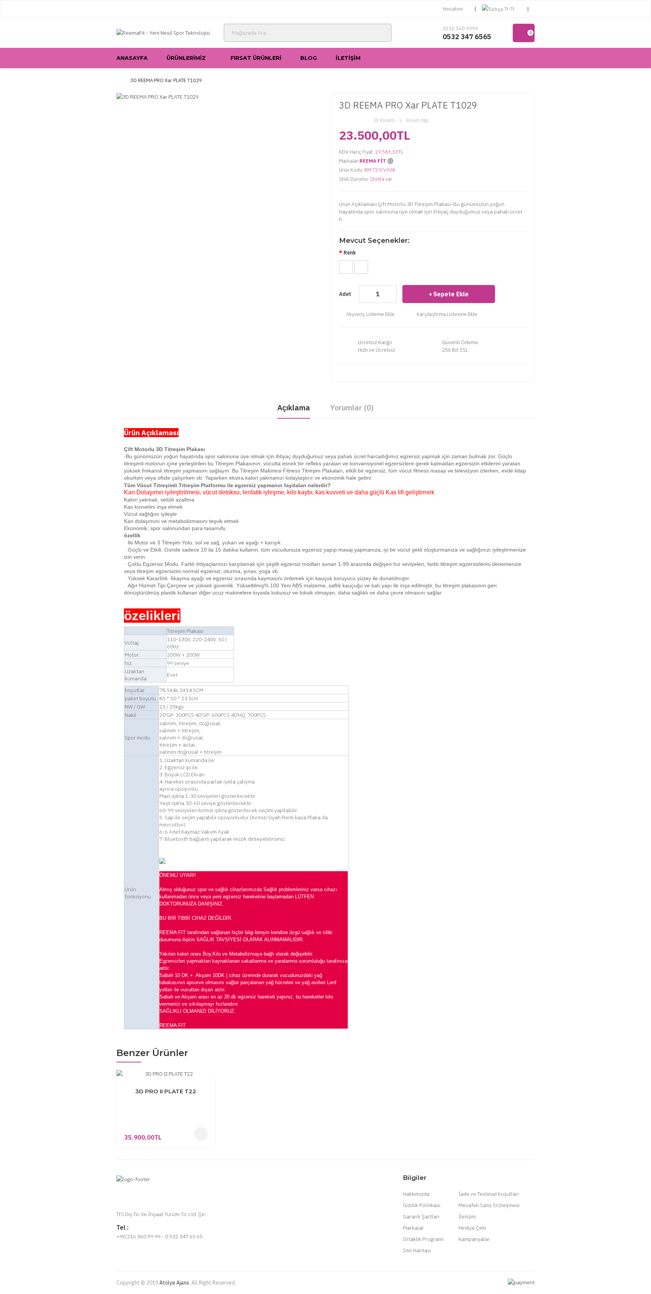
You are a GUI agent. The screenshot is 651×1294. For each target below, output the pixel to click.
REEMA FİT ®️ (376, 161)
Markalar (413, 1227)
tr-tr (509, 8)
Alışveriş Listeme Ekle (370, 314)
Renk (350, 252)
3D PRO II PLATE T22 (165, 1091)
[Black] (345, 267)
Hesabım (453, 8)
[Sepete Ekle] (201, 1134)
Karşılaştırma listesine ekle (447, 314)
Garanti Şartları (421, 1216)
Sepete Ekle (451, 294)
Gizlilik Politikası (421, 1205)
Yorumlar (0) (352, 407)
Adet (345, 294)
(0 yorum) (384, 120)
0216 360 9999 (460, 28)
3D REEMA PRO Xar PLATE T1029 (166, 80)
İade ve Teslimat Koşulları (488, 1193)
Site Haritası (417, 1250)
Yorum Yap (417, 120)
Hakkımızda (416, 1193)
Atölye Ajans (174, 1282)
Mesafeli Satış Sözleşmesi (489, 1205)
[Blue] (361, 267)
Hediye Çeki (472, 1227)
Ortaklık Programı (423, 1239)
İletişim (467, 1216)
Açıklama (293, 407)
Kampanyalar (474, 1239)
